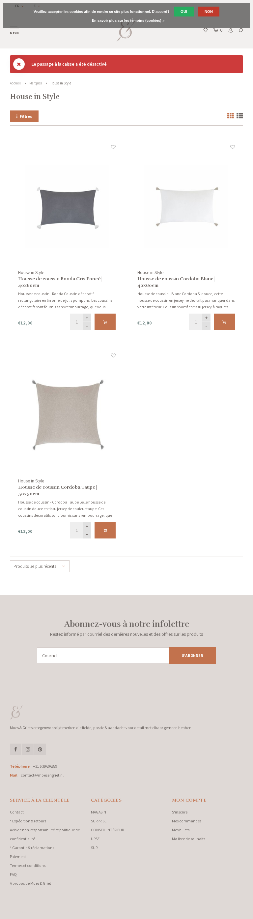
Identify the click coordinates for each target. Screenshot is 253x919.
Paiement (18, 856)
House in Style (60, 83)
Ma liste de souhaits (188, 838)
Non (209, 12)
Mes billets (180, 829)
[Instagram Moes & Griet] (28, 749)
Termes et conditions (27, 865)
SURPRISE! (99, 820)
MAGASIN (98, 812)
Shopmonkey (117, 912)
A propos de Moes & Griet (30, 883)
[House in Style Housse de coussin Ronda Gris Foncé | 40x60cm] (67, 206)
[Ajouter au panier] (105, 322)
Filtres (26, 116)
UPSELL (97, 838)
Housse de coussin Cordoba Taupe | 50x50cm (57, 490)
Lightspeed (82, 912)
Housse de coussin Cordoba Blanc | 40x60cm (176, 282)
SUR (94, 847)
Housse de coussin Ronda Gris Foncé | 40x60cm (60, 282)
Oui (184, 12)
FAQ (13, 874)
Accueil (15, 83)
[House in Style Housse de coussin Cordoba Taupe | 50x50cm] (67, 414)
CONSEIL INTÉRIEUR (107, 829)
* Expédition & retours (28, 820)
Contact (17, 812)
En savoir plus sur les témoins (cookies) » (128, 20)
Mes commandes (186, 820)
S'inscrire (179, 812)
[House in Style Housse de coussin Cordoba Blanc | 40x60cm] (186, 206)
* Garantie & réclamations (32, 847)
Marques (35, 83)
